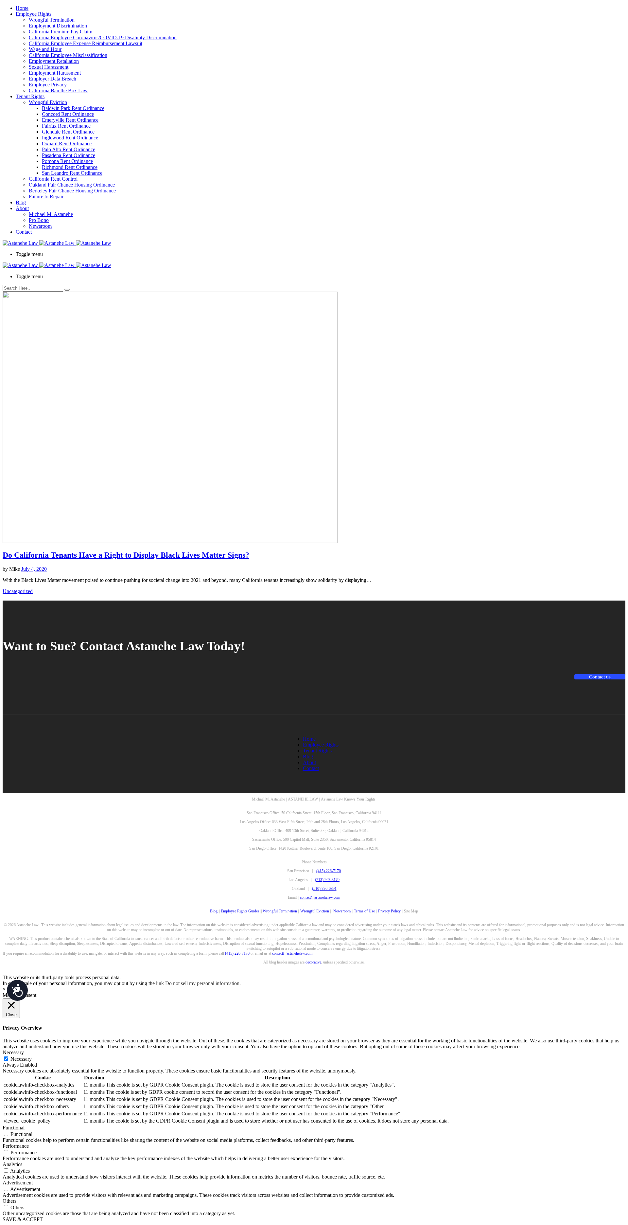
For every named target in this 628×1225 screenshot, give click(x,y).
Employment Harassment (55, 73)
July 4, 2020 (34, 569)
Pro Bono (39, 220)
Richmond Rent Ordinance (69, 167)
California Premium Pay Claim (60, 31)
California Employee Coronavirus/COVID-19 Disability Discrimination (103, 37)
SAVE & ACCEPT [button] (23, 1219)
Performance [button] (16, 1146)
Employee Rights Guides (240, 911)
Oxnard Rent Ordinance (67, 143)
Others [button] (9, 1201)
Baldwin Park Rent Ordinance (73, 108)
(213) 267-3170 (327, 879)
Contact (24, 232)
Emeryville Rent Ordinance (70, 120)
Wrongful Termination (52, 20)
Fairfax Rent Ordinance (66, 126)
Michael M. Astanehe (51, 214)
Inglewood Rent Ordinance (70, 137)
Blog (21, 202)
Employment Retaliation (54, 61)
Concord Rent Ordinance (68, 114)
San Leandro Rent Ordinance (72, 173)
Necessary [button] (13, 1052)
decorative (313, 962)
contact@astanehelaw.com (320, 897)
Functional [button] (14, 1127)
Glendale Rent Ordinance (68, 132)
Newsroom (40, 226)
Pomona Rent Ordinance (67, 161)
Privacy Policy (389, 911)
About (22, 208)
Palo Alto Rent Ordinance (68, 149)
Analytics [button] (12, 1164)
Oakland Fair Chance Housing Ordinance (72, 185)
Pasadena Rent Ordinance (68, 155)
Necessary (21, 1059)
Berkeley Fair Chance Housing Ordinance (72, 190)
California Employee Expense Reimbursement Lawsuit (85, 43)
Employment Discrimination (58, 25)
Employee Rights (33, 14)
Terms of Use (364, 911)
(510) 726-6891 (324, 888)
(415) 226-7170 (328, 871)
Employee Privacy (48, 84)
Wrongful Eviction (48, 102)
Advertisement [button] (18, 1182)
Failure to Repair (46, 196)
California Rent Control (53, 179)
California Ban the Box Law (58, 90)
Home (22, 8)
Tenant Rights (30, 96)
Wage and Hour (45, 49)
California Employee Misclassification (68, 55)
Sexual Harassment (48, 67)
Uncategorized (18, 591)
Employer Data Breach (52, 78)
